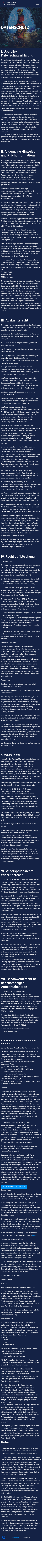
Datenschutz (15, 1537)
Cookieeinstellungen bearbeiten (14, 1187)
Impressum (26, 1537)
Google (34, 1235)
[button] (37, 3)
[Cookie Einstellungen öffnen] (3, 1538)
